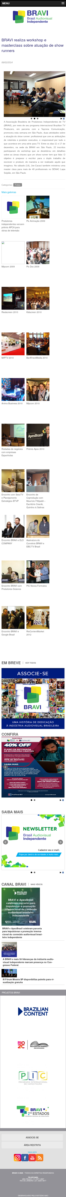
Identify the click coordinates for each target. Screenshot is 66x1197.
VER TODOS (30, 662)
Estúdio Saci (42, 1195)
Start (61, 118)
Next (61, 94)
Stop (63, 118)
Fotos (17, 185)
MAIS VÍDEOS (36, 884)
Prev (7, 94)
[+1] (44, 66)
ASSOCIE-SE (32, 1137)
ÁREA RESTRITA (32, 1145)
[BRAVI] (33, 23)
